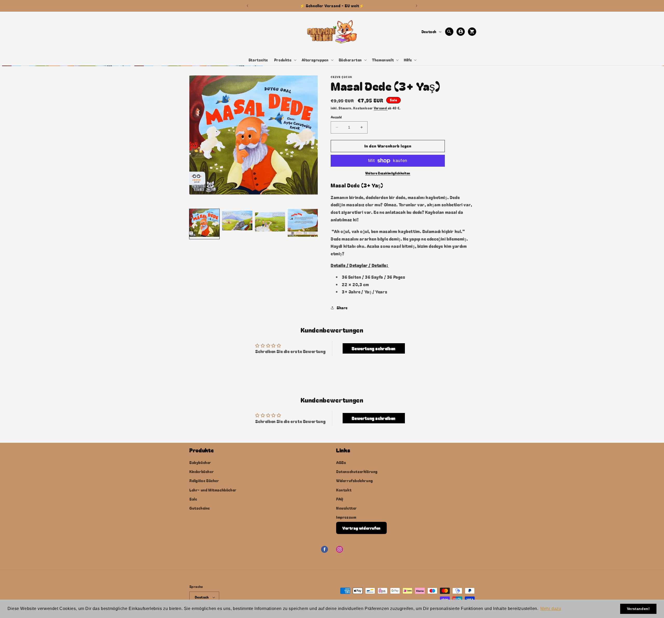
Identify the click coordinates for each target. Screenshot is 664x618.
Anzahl (336, 117)
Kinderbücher (201, 471)
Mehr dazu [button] (550, 608)
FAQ (339, 499)
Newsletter (346, 508)
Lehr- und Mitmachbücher (213, 489)
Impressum (346, 517)
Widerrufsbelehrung (354, 480)
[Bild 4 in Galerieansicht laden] (303, 224)
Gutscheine (199, 508)
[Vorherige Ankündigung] (247, 5)
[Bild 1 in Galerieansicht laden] (204, 224)
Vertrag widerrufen (361, 528)
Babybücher (200, 462)
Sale (193, 499)
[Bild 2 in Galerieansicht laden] (237, 224)
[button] (285, 59)
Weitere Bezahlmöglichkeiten (387, 173)
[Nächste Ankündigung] (416, 5)
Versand (381, 108)
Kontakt (343, 489)
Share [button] (342, 307)
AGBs (341, 462)
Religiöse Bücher (204, 480)
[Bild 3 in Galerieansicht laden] (270, 224)
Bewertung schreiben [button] (373, 348)
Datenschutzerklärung (357, 471)
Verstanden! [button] (638, 609)
